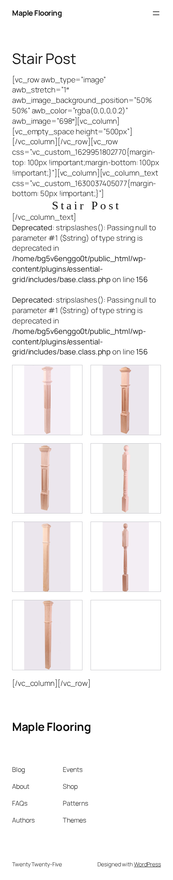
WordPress (147, 864)
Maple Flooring (37, 13)
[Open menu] (156, 13)
